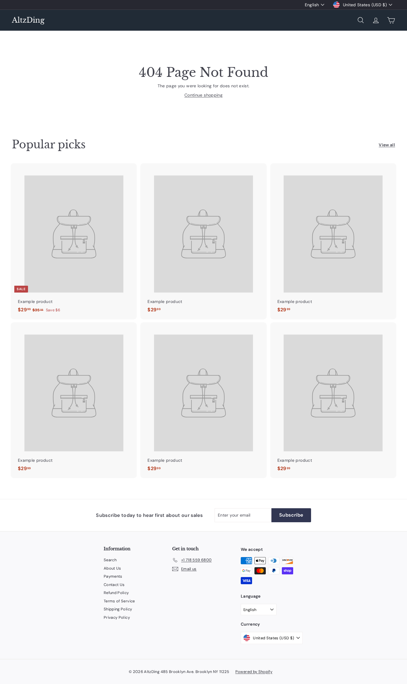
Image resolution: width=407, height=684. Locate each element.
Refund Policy (116, 592)
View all (387, 144)
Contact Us (114, 584)
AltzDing (28, 20)
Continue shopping (203, 95)
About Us (112, 568)
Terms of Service (119, 601)
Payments (113, 576)
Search (110, 559)
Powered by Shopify (253, 671)
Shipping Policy (118, 609)
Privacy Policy (117, 617)
